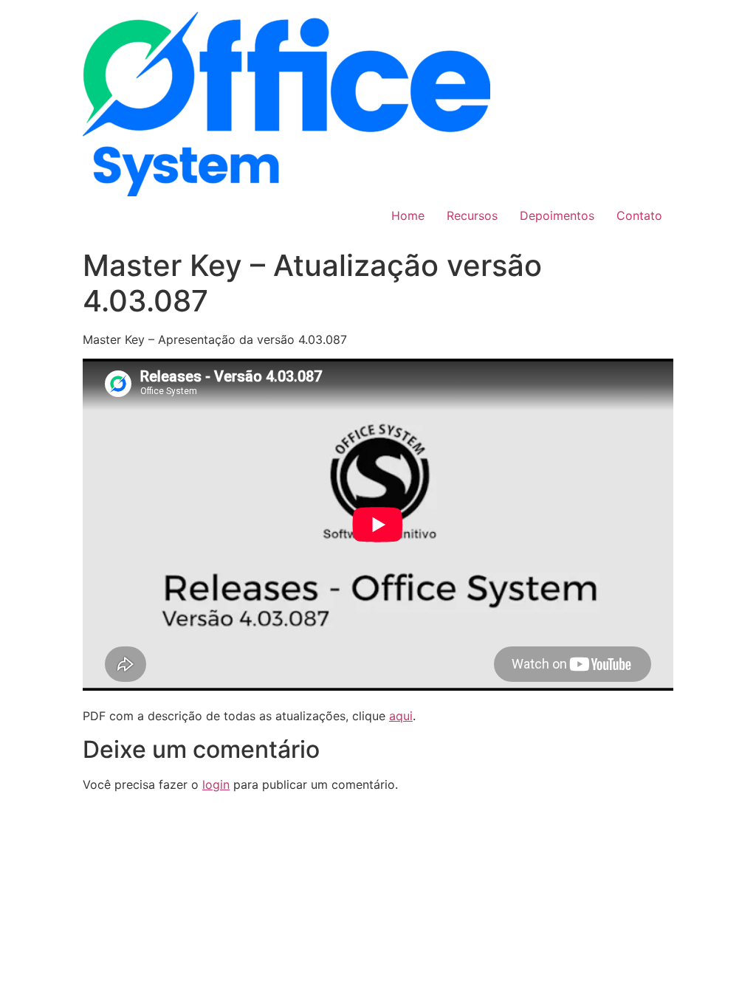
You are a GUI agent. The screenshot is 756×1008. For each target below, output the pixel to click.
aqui (401, 715)
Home (408, 215)
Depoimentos (557, 215)
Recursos (472, 215)
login (216, 784)
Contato (639, 215)
